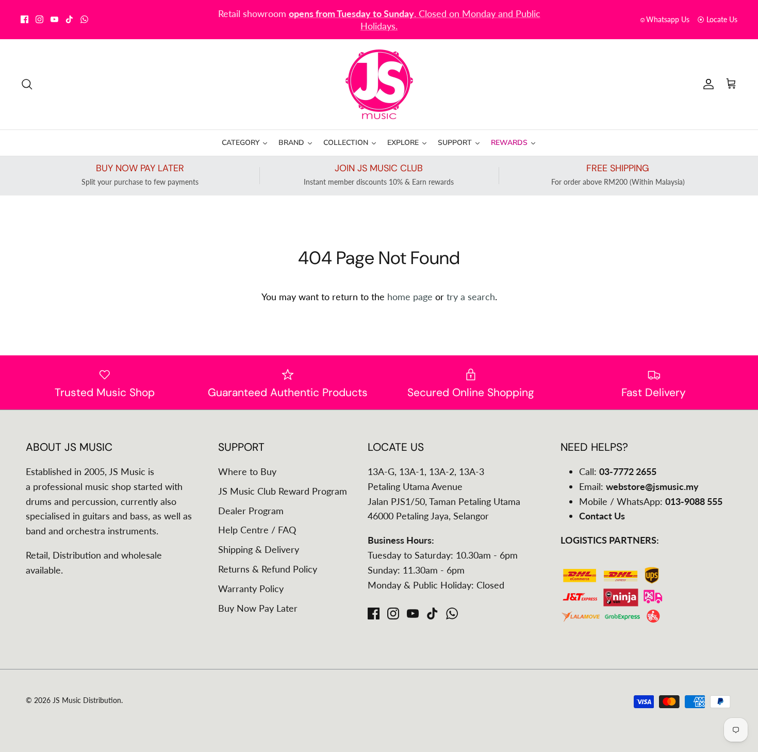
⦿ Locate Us (717, 19)
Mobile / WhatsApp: (650, 501)
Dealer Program (251, 510)
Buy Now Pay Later (258, 608)
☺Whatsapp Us (664, 19)
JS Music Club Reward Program (282, 491)
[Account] (706, 84)
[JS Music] (379, 84)
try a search (471, 296)
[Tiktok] (69, 19)
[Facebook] (24, 19)
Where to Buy (247, 471)
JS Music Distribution (87, 700)
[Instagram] (39, 19)
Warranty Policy (251, 588)
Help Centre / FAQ (257, 529)
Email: (639, 486)
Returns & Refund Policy (267, 569)
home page (410, 296)
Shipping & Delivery (258, 549)
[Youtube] (54, 19)
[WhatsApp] (84, 19)
